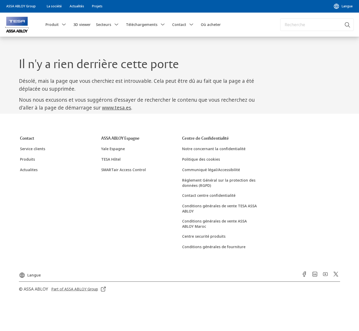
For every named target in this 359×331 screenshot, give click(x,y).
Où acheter (211, 24)
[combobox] (317, 24)
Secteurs (103, 24)
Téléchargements (141, 24)
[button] (64, 24)
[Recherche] (348, 25)
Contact (179, 24)
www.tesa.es (116, 107)
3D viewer (82, 24)
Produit (52, 24)
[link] (54, 6)
